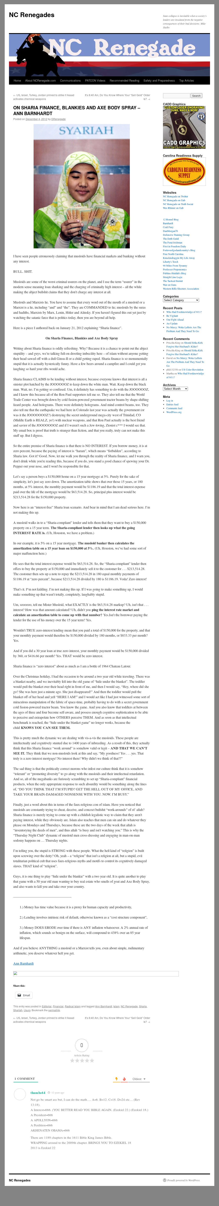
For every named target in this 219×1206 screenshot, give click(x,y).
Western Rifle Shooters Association (181, 288)
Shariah (17, 1010)
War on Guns (169, 284)
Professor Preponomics (175, 269)
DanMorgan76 (170, 231)
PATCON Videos (95, 80)
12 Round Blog (171, 219)
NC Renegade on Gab (174, 200)
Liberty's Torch (170, 261)
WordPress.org (174, 412)
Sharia (143, 1006)
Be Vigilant (172, 315)
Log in (169, 400)
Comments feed (174, 408)
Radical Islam (73, 1006)
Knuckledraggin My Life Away (179, 257)
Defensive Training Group (176, 234)
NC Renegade (129, 1006)
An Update (172, 323)
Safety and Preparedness (159, 80)
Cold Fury (168, 227)
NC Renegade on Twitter (175, 196)
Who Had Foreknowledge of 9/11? (184, 312)
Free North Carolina (173, 254)
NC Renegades (32, 14)
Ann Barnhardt (23, 963)
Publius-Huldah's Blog (174, 273)
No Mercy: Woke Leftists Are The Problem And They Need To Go (185, 361)
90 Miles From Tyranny (175, 265)
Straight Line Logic (172, 277)
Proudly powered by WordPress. (183, 1180)
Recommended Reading (124, 80)
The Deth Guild (171, 238)
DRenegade (58, 119)
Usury (27, 1010)
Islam (116, 1006)
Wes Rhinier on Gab (173, 208)
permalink (54, 1010)
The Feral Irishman (172, 242)
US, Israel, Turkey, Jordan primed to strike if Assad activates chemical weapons (43, 97)
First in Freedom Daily (174, 246)
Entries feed (172, 404)
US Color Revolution (192, 369)
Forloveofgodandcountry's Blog (179, 250)
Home (17, 80)
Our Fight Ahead (175, 319)
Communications (70, 80)
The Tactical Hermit (173, 281)
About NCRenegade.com (40, 80)
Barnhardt (168, 223)
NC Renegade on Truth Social (178, 204)
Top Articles (186, 80)
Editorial (47, 1006)
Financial (58, 1006)
